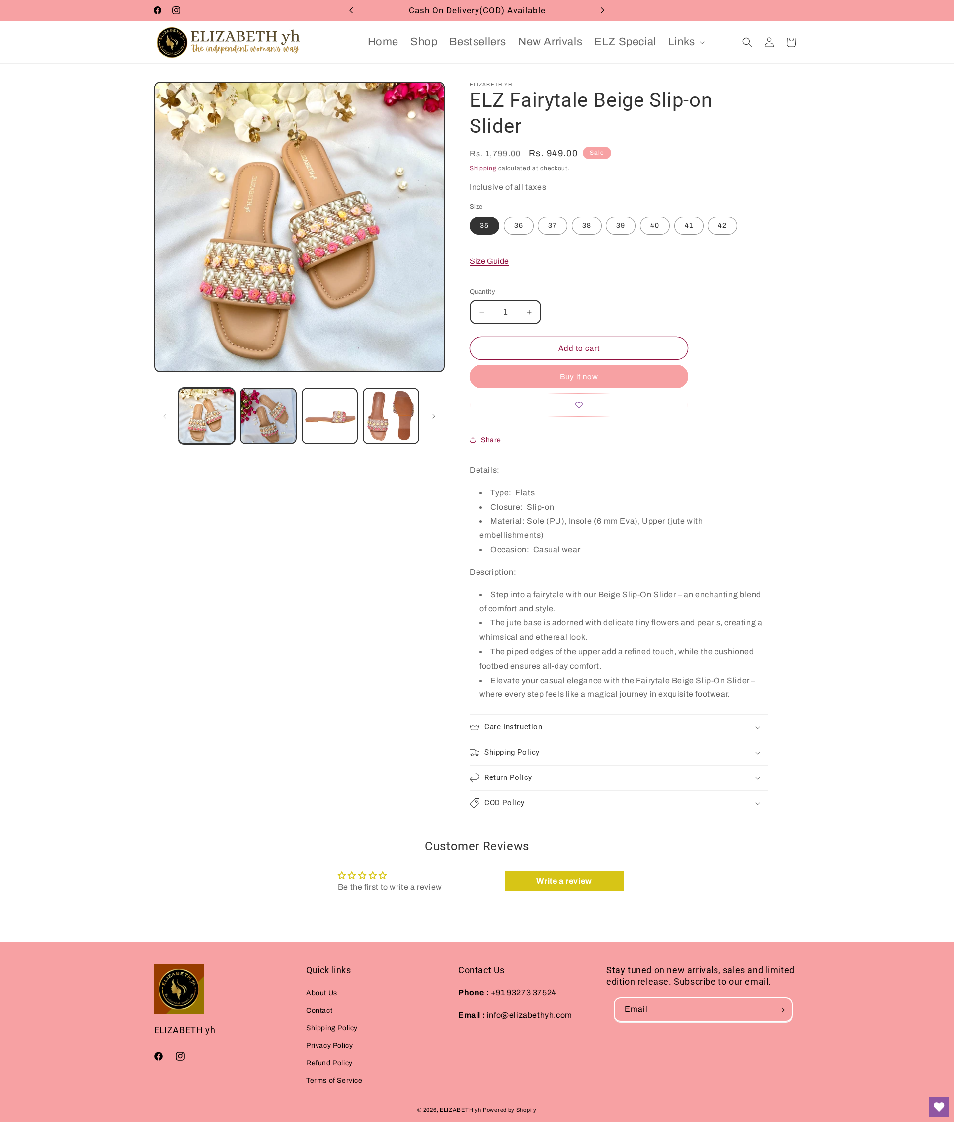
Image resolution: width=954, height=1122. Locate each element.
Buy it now (579, 377)
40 (654, 225)
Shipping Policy (332, 1028)
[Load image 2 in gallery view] (268, 416)
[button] (685, 42)
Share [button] (491, 440)
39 (620, 225)
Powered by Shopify (510, 1110)
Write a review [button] (564, 881)
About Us (321, 993)
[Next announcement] (603, 10)
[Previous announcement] (351, 10)
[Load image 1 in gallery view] (206, 416)
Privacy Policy (329, 1045)
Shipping (483, 168)
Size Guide (489, 261)
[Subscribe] (781, 1010)
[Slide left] (165, 416)
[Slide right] (434, 416)
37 (552, 225)
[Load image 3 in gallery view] (330, 416)
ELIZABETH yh (460, 1110)
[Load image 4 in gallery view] (391, 416)
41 (689, 225)
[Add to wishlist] (579, 405)
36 (518, 225)
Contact (319, 1011)
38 (586, 225)
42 (722, 225)
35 (484, 225)
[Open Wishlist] (939, 1107)
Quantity (482, 291)
